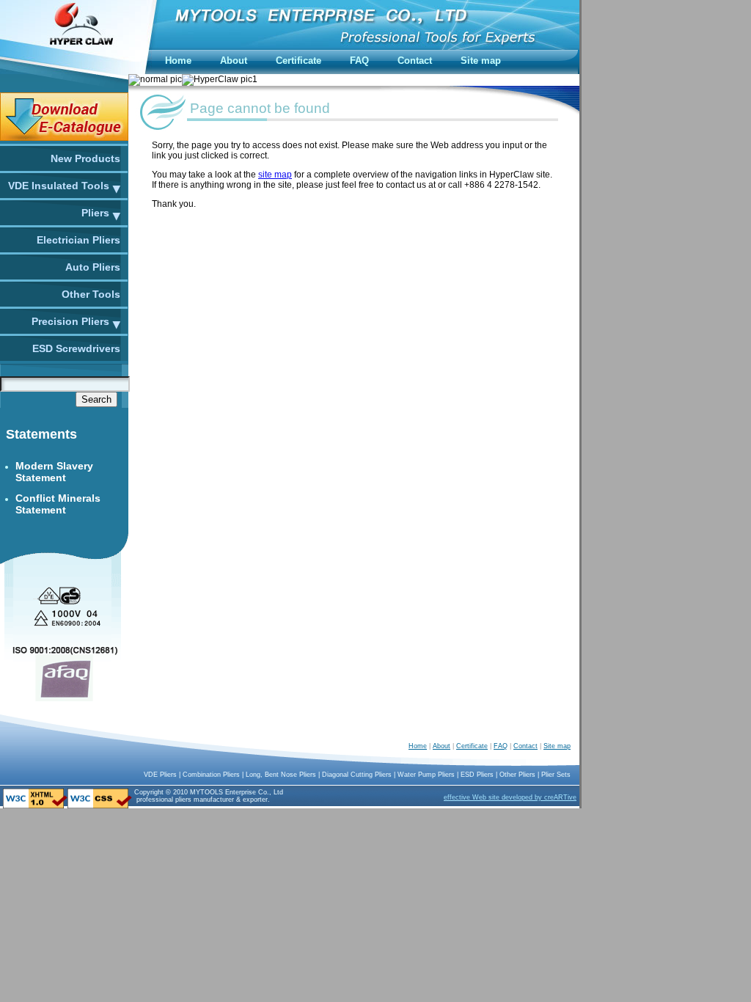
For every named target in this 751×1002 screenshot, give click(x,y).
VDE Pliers (160, 774)
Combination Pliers (211, 774)
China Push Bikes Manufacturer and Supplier (298, 801)
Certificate (472, 746)
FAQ (501, 746)
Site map (557, 746)
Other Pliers (517, 774)
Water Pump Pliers (426, 774)
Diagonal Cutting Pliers (357, 774)
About (441, 746)
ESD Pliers (477, 774)
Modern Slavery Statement (54, 471)
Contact (525, 746)
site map (275, 174)
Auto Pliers (92, 267)
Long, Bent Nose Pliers (281, 774)
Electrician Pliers (78, 240)
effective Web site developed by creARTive (510, 797)
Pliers (95, 213)
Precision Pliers (70, 321)
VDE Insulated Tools (58, 185)
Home (418, 746)
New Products (85, 158)
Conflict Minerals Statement (57, 504)
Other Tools (91, 294)
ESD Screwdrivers (76, 348)
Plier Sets (556, 774)
